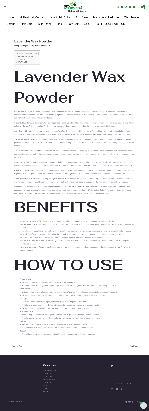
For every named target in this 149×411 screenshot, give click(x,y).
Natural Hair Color (49, 379)
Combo (11, 23)
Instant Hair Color (59, 17)
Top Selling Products (50, 370)
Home (10, 17)
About (87, 23)
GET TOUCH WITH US (111, 23)
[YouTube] (130, 7)
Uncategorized (25, 46)
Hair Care (27, 23)
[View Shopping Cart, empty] (142, 7)
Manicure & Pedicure (106, 17)
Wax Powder (132, 17)
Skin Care (82, 17)
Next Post (135, 346)
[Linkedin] (134, 7)
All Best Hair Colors (31, 17)
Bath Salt (73, 23)
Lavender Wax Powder (25, 57)
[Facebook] (122, 7)
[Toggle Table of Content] (35, 53)
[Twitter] (126, 7)
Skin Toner (44, 23)
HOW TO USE (22, 62)
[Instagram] (118, 7)
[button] (5, 7)
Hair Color (48, 382)
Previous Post (15, 346)
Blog (59, 23)
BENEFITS (21, 59)
